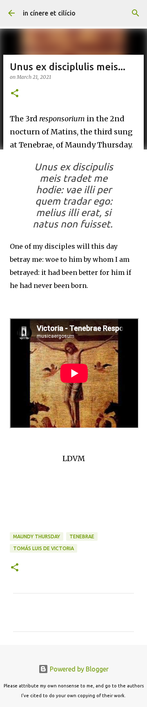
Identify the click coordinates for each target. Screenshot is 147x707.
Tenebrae (81, 536)
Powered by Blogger (78, 669)
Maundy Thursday (36, 536)
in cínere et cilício (49, 13)
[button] (15, 93)
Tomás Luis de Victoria (43, 548)
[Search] (135, 13)
